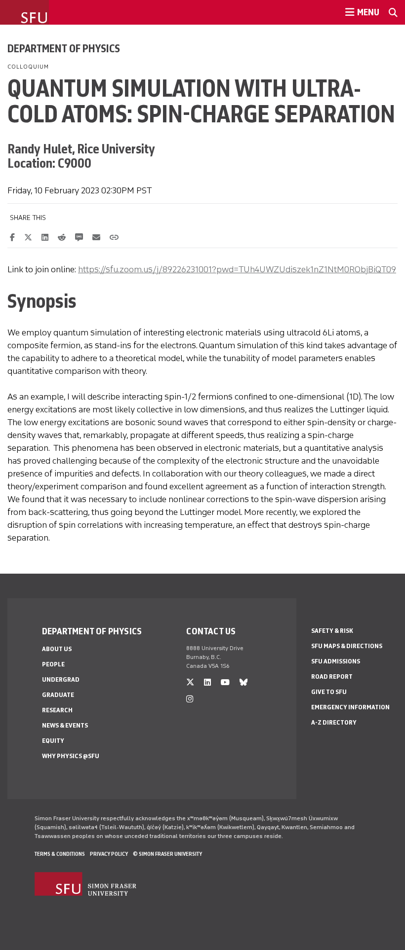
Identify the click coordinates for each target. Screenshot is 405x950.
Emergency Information (350, 707)
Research (57, 710)
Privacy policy (109, 853)
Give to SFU (329, 692)
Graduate (58, 695)
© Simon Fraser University (167, 853)
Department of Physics (63, 48)
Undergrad (61, 679)
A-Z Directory (334, 722)
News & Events (65, 725)
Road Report (332, 676)
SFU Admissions (335, 661)
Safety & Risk (332, 630)
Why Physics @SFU (70, 756)
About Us (57, 649)
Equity (53, 740)
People (53, 664)
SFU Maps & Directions (346, 646)
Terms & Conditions (60, 853)
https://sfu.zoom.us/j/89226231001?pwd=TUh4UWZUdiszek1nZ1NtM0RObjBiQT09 (237, 269)
